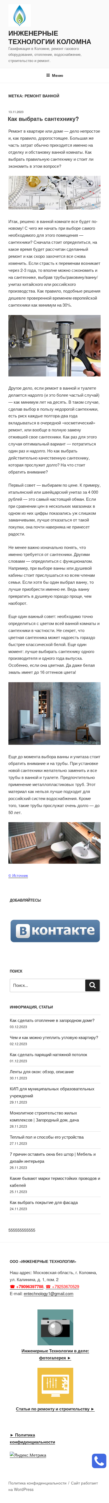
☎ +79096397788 (26, 1286)
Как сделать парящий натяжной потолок (48, 1054)
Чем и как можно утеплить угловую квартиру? (54, 1037)
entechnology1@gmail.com (49, 1293)
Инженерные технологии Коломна (49, 37)
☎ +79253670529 (62, 1286)
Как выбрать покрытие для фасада (44, 1202)
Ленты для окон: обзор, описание (42, 1071)
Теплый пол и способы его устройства (47, 1137)
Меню (57, 75)
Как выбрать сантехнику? (43, 118)
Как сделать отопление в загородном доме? (52, 1020)
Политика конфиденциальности (37, 1483)
